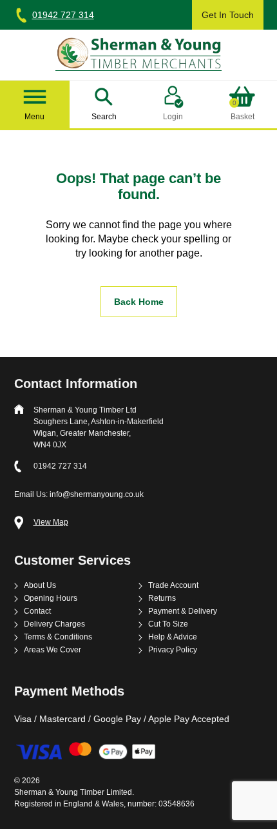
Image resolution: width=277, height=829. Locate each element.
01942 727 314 (63, 15)
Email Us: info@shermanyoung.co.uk (79, 494)
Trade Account (173, 585)
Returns (162, 598)
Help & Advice (172, 637)
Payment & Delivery (182, 611)
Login (173, 116)
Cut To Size (168, 624)
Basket (242, 110)
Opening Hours (50, 598)
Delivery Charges (54, 624)
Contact (37, 611)
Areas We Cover (52, 650)
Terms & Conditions (58, 637)
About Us (40, 585)
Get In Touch (228, 15)
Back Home (139, 302)
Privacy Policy (172, 650)
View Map (50, 522)
